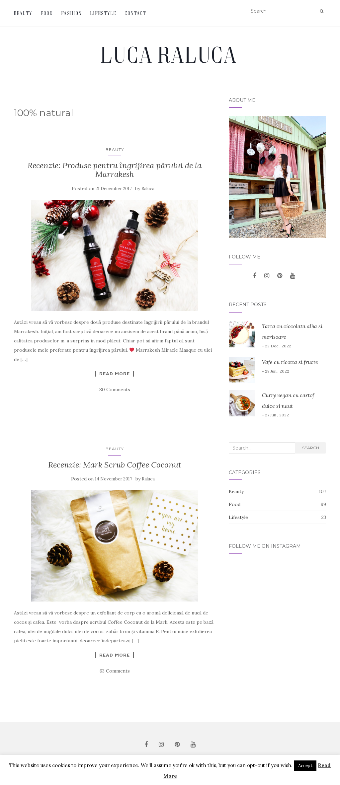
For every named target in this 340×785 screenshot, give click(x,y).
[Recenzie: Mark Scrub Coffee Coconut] (114, 545)
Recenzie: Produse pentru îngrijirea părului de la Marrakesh (115, 169)
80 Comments (114, 389)
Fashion (71, 13)
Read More (114, 373)
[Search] (321, 11)
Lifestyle (103, 13)
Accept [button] (305, 765)
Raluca (147, 188)
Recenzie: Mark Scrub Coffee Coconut (114, 465)
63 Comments (115, 671)
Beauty (23, 13)
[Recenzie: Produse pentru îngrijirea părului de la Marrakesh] (114, 255)
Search (310, 447)
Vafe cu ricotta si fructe (290, 362)
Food (47, 13)
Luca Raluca (170, 54)
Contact (135, 13)
